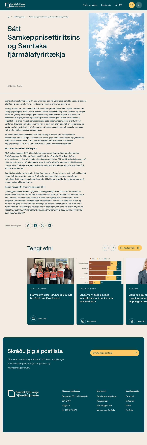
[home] (15, 5)
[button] (105, 248)
